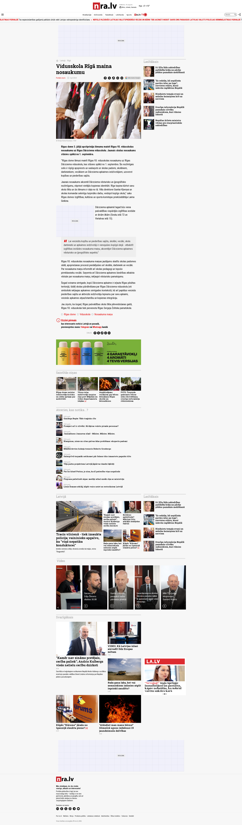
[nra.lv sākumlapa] (105, 6)
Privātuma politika (80, 816)
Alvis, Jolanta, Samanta (127, 7)
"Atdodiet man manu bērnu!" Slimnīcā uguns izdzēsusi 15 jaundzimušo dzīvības (116, 727)
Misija (71, 816)
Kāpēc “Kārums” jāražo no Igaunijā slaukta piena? (131, 545)
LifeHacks (120, 15)
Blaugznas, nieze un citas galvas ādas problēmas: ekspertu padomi (95, 441)
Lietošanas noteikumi (93, 816)
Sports (129, 15)
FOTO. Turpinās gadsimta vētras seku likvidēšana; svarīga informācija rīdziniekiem (130, 396)
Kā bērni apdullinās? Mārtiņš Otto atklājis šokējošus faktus (131, 519)
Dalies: (89, 333)
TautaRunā (109, 15)
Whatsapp (97, 327)
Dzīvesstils (98, 15)
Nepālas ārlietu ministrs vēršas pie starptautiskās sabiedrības (168, 122)
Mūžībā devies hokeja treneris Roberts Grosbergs (87, 449)
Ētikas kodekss (115, 816)
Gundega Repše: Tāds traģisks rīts (80, 418)
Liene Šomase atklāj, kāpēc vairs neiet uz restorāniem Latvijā (93, 486)
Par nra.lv (59, 816)
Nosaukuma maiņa (102, 314)
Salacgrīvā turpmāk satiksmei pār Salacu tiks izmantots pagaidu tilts (97, 456)
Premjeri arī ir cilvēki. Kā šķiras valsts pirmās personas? (91, 426)
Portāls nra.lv (60, 78)
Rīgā (69, 60)
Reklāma (65, 816)
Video (61, 561)
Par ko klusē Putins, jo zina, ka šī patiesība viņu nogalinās (92, 471)
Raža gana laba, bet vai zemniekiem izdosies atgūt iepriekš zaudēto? (112, 546)
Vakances (125, 816)
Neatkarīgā (87, 15)
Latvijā (62, 60)
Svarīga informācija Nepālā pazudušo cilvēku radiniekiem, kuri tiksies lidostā (169, 111)
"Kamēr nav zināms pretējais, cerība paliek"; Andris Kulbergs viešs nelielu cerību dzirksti (111, 520)
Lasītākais (151, 62)
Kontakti (131, 816)
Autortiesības (105, 816)
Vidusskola (83, 314)
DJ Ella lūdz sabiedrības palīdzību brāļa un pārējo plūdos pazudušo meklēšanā (170, 70)
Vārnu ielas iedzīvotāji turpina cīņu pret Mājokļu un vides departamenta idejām (88, 396)
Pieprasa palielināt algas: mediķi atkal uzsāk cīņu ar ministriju (94, 479)
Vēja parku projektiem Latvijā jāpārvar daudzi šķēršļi (89, 464)
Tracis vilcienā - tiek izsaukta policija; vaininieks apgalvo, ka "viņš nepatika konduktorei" (78, 539)
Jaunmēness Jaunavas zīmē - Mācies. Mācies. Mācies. (89, 433)
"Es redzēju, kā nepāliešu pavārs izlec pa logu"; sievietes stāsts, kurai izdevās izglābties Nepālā (168, 84)
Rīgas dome (68, 314)
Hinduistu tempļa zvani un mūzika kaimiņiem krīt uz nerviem (169, 96)
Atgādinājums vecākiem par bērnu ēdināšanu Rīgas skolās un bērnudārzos (108, 396)
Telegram (85, 327)
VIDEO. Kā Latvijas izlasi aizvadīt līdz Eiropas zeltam (123, 648)
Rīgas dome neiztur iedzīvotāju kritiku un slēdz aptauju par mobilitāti (65, 395)
